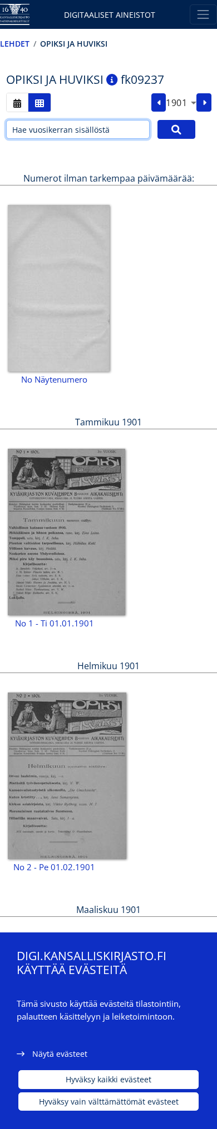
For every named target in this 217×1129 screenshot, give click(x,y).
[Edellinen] (158, 102)
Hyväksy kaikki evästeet (108, 1079)
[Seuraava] (203, 102)
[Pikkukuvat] (39, 102)
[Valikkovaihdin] (203, 14)
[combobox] (181, 102)
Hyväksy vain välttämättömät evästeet (109, 1101)
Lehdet (14, 43)
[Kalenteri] (17, 102)
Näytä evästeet (59, 1053)
